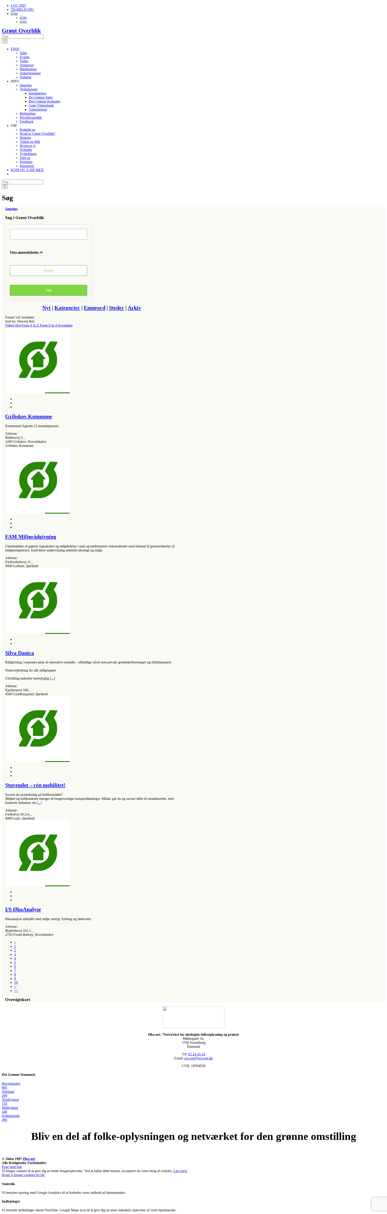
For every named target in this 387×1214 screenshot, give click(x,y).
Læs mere (180, 1171)
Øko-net (29, 1159)
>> (16, 990)
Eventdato (65, 325)
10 (16, 982)
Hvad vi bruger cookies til (20, 1175)
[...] (52, 678)
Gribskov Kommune (28, 416)
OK (42, 1175)
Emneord (94, 308)
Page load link (12, 1167)
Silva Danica (19, 653)
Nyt (46, 308)
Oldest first (13, 325)
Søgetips (11, 209)
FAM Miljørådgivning (30, 537)
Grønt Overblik (21, 30)
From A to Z (31, 325)
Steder (116, 308)
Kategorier (67, 308)
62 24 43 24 (196, 1054)
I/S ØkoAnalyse (23, 909)
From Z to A (49, 325)
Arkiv (134, 308)
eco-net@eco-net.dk (198, 1058)
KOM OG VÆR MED (193, 1154)
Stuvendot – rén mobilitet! (35, 785)
